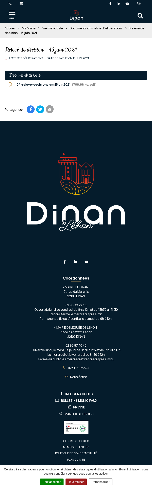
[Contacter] (22, 4)
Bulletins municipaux (79, 400)
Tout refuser (76, 481)
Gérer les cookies (76, 441)
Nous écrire (78, 377)
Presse (79, 407)
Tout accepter (52, 481)
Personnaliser (100, 481)
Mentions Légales (76, 447)
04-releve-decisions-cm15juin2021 (56, 84)
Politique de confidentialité (76, 453)
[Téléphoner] (11, 4)
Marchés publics (79, 414)
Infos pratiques (79, 394)
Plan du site (76, 459)
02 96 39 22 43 (78, 368)
